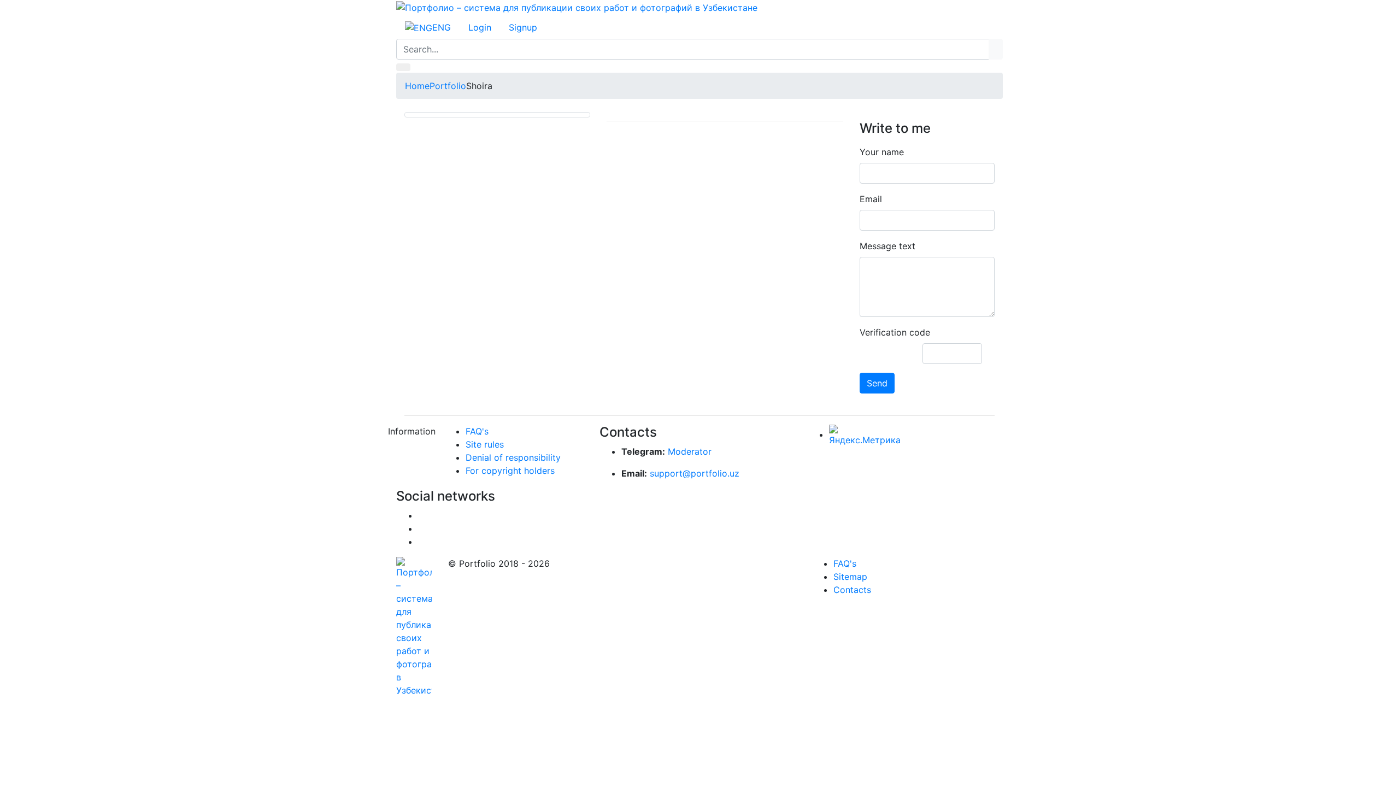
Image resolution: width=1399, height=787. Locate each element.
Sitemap (850, 576)
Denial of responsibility (513, 457)
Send (877, 383)
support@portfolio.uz (694, 473)
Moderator (690, 451)
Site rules (485, 444)
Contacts (852, 589)
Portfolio (448, 85)
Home (417, 85)
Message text (887, 245)
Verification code (895, 332)
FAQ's (477, 431)
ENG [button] (441, 27)
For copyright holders (510, 470)
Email (871, 198)
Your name (882, 151)
